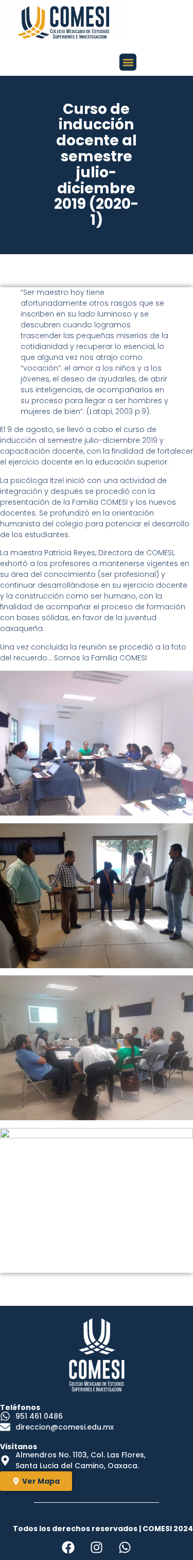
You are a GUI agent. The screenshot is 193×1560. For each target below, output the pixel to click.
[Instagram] (97, 1547)
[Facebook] (68, 1547)
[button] (127, 62)
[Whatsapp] (125, 1547)
